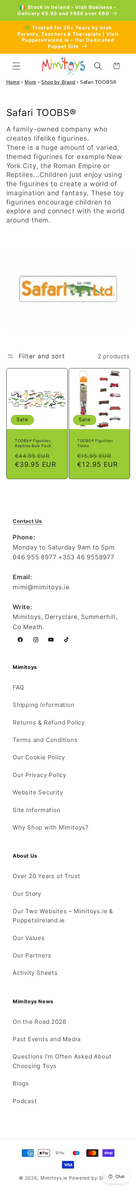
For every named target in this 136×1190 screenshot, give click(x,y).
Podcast (25, 1100)
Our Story (27, 893)
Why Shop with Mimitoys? (51, 827)
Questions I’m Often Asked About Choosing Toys (62, 1061)
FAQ (18, 687)
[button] (16, 66)
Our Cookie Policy (39, 757)
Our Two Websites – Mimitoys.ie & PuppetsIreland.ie (63, 916)
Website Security (38, 792)
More (30, 82)
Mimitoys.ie (53, 1178)
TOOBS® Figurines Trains (95, 443)
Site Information (36, 809)
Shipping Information (44, 704)
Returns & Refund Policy (49, 722)
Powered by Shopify (93, 1178)
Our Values (29, 937)
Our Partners (32, 955)
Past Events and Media (46, 1038)
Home (13, 82)
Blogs (21, 1083)
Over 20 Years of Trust (46, 875)
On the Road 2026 (39, 1021)
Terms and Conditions (45, 739)
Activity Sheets (35, 972)
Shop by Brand (58, 82)
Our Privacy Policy (39, 774)
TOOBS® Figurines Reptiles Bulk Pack (33, 443)
